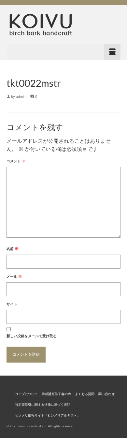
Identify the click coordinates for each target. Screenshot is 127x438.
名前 (12, 249)
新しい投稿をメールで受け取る (32, 336)
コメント (16, 161)
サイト (12, 304)
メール (14, 276)
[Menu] (63, 52)
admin (20, 97)
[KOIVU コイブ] (63, 24)
